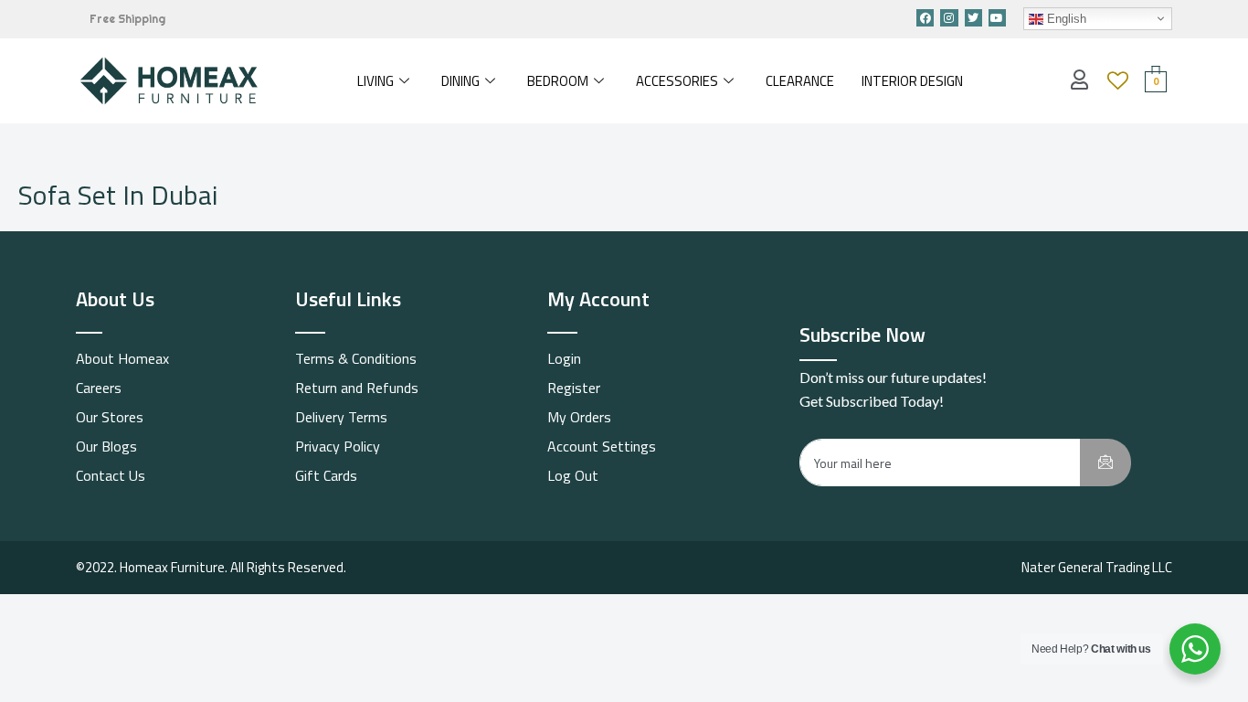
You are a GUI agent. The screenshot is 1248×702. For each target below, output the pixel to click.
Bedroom (557, 80)
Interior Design (912, 80)
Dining (460, 80)
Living (375, 80)
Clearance (800, 80)
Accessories (677, 80)
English (1064, 19)
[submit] (1105, 462)
